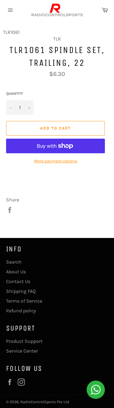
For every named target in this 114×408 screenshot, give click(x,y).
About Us (16, 272)
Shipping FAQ (21, 291)
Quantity (14, 93)
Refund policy (21, 311)
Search (14, 262)
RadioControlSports (38, 401)
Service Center (22, 351)
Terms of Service (24, 301)
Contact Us (18, 281)
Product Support (24, 341)
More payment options (55, 161)
